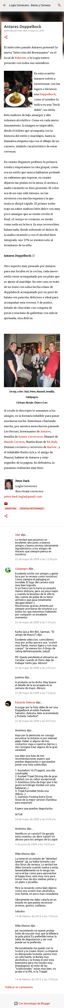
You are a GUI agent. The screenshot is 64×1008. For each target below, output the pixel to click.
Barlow (52, 447)
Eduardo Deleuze (25, 702)
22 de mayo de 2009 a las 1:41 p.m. (35, 622)
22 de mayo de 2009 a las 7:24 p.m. (35, 692)
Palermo (20, 57)
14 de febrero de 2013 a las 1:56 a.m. (36, 916)
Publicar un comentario (19, 987)
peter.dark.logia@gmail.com (23, 496)
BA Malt (52, 441)
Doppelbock (48, 94)
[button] (6, 37)
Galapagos (21, 568)
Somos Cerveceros (30, 436)
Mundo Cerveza (14, 441)
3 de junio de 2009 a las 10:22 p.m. (35, 844)
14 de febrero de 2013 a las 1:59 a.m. (36, 979)
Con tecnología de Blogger (34, 1003)
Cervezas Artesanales (32, 508)
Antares (45, 431)
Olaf (17, 534)
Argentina (10, 508)
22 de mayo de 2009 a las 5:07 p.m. (35, 667)
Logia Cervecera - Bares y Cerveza (29, 5)
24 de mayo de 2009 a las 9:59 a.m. (35, 819)
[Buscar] (59, 5)
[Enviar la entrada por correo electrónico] (6, 505)
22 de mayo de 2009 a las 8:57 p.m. (35, 720)
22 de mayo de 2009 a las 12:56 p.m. (36, 559)
